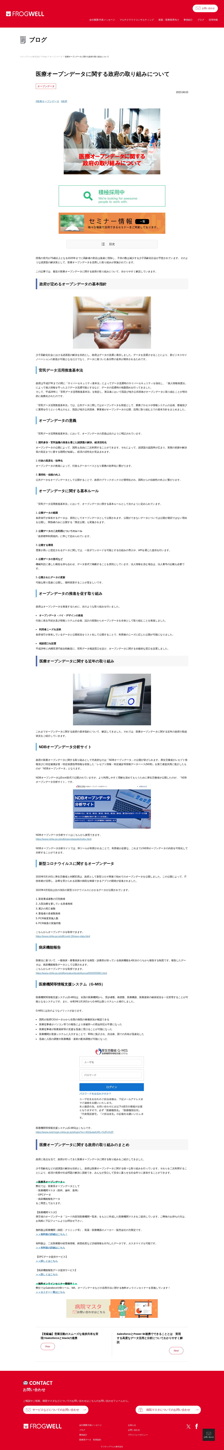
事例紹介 (188, 19)
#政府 (64, 101)
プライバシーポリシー (138, 1435)
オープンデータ (46, 86)
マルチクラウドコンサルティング (137, 19)
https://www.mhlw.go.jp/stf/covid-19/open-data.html (63, 936)
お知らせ (132, 1425)
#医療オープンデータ (47, 101)
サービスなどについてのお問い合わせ (55, 1409)
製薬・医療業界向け (168, 19)
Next (176, 1350)
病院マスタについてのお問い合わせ (168, 1409)
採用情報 (213, 19)
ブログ (200, 19)
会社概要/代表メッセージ (102, 19)
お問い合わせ (208, 8)
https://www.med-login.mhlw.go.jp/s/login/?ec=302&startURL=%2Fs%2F (75, 1132)
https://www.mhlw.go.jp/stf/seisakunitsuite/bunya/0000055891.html (71, 973)
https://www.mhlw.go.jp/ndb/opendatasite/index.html (63, 839)
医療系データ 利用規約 (90, 1440)
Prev (47, 1346)
